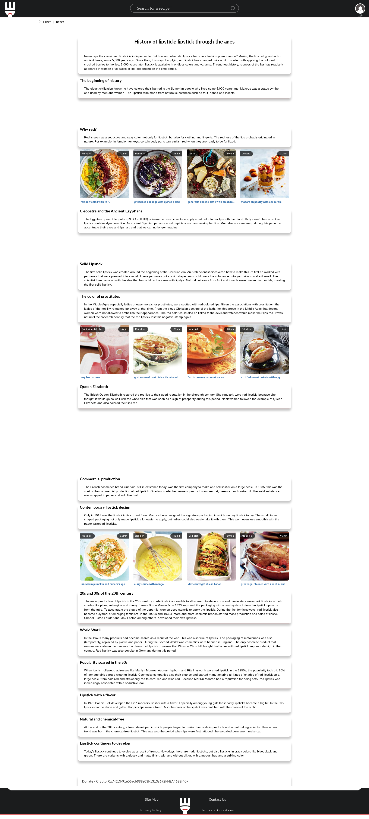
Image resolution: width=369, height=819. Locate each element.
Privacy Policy (150, 810)
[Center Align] (234, 6)
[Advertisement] (184, 112)
